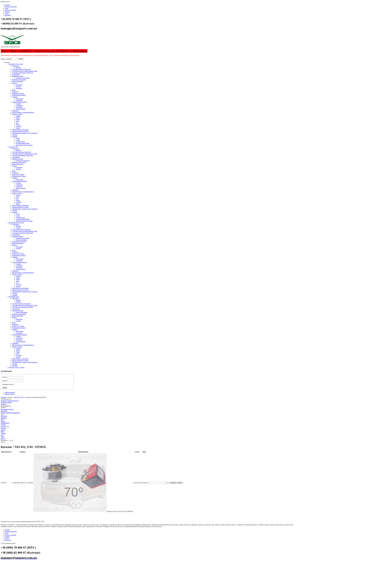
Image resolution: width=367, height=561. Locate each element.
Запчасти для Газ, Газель (16, 367)
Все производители (7, 409)
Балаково (4, 418)
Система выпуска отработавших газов (24, 71)
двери (18, 119)
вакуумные (19, 98)
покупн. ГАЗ (5, 426)
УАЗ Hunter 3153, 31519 (16, 222)
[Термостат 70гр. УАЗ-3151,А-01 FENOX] (70, 511)
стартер (18, 104)
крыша (18, 116)
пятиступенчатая (21, 240)
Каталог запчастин (11, 6)
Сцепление (15, 74)
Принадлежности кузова (20, 131)
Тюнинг (14, 136)
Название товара (6, 402)
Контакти (8, 15)
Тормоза (15, 97)
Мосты (14, 83)
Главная (3, 397)
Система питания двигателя (21, 69)
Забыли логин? (9, 394)
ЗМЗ (2, 419)
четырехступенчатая (22, 78)
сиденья (18, 126)
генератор (19, 105)
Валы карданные (17, 81)
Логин (4, 377)
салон (18, 140)
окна (17, 121)
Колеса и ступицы (18, 93)
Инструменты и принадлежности (23, 112)
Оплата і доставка (10, 10)
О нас (6, 8)
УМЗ (2, 437)
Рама (13, 90)
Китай (3, 421)
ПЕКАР (3, 425)
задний (18, 86)
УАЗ (2, 435)
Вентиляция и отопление (20, 129)
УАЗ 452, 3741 (13, 147)
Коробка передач (17, 76)
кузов (18, 138)
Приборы (15, 110)
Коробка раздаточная (19, 79)
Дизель (18, 228)
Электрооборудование (19, 102)
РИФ (2, 432)
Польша (3, 428)
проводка (19, 107)
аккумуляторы (20, 109)
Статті (7, 13)
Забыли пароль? (10, 392)
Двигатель (15, 66)
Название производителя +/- (10, 401)
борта (18, 124)
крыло (18, 128)
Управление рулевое (19, 95)
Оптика (14, 135)
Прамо (3, 430)
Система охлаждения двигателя (22, 73)
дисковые (19, 100)
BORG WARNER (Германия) (10, 413)
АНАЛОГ (4, 411)
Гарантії (7, 12)
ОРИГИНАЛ (5, 423)
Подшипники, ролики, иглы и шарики (24, 133)
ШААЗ (3, 438)
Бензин (18, 67)
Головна (7, 5)
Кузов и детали (17, 114)
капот (18, 117)
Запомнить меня (7, 384)
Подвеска (15, 91)
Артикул (3, 404)
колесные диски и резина (24, 145)
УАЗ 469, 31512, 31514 (15, 64)
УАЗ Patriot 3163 (13, 297)
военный (19, 88)
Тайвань (3, 433)
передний (19, 85)
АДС (2, 414)
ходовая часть (20, 141)
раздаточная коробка (22, 143)
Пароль (4, 380)
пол (17, 122)
